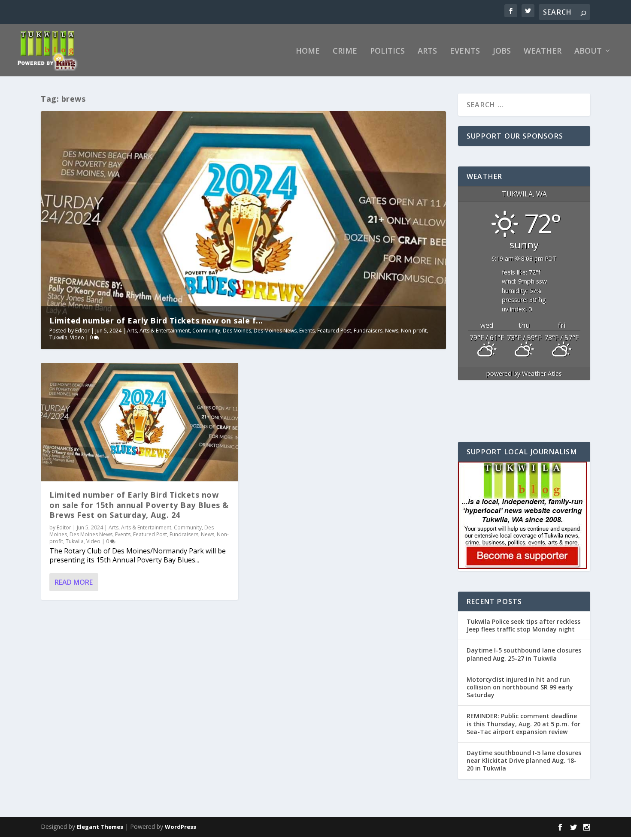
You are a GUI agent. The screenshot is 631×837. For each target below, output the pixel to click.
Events (465, 51)
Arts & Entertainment (165, 330)
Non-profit (414, 330)
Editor (82, 330)
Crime (345, 51)
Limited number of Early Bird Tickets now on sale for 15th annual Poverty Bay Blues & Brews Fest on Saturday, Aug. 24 (139, 505)
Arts (427, 51)
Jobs (502, 51)
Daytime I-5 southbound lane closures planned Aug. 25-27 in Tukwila (524, 654)
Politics (387, 51)
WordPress (180, 827)
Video (77, 337)
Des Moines (237, 330)
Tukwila (58, 337)
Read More (74, 582)
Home (308, 51)
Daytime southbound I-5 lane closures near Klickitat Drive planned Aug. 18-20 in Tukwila (524, 760)
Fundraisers (368, 330)
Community (206, 330)
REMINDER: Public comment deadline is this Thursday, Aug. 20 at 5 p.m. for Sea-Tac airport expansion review (523, 723)
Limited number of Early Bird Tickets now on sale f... (156, 320)
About (588, 51)
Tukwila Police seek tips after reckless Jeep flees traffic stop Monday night (523, 625)
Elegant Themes (100, 827)
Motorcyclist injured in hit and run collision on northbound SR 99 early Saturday (520, 687)
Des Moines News (275, 330)
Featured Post (334, 330)
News (391, 330)
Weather (542, 51)
